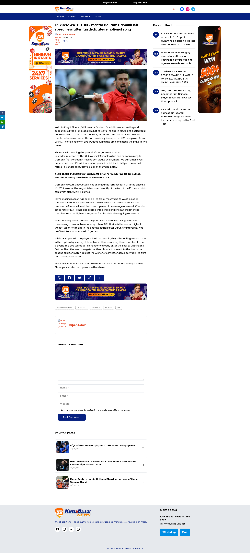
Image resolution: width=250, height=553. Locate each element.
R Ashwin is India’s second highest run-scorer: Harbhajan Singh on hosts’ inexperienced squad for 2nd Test (178, 116)
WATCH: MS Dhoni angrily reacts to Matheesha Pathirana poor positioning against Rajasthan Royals (177, 58)
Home (60, 16)
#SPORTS (96, 307)
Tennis (98, 16)
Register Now (110, 2)
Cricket (72, 16)
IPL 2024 (108, 307)
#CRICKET (81, 307)
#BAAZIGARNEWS (64, 307)
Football (85, 16)
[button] (175, 9)
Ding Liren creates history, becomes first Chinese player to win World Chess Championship (176, 96)
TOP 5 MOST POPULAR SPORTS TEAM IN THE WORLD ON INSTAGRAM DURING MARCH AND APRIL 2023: (177, 77)
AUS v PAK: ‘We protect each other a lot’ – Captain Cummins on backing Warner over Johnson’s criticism (178, 39)
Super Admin (69, 34)
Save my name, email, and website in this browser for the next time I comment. (95, 410)
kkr (118, 307)
